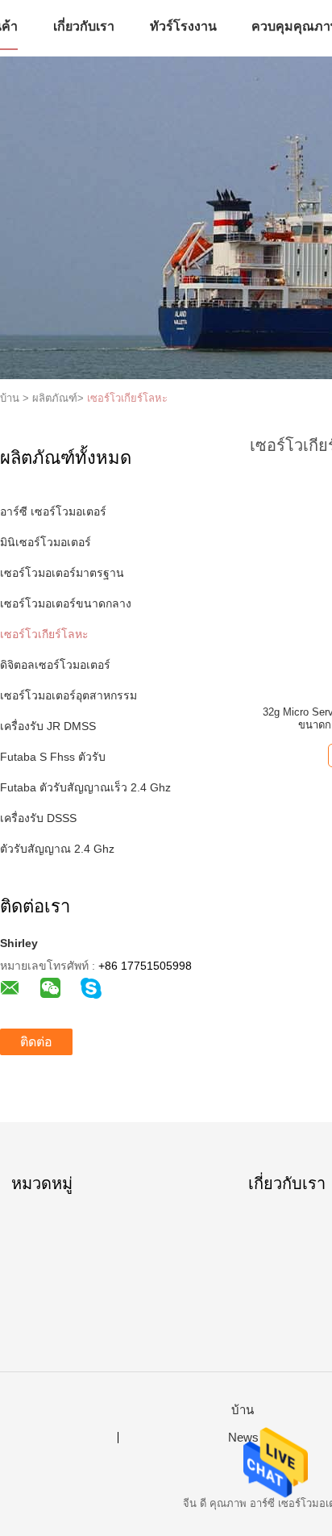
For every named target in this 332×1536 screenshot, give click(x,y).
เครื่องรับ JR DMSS (48, 726)
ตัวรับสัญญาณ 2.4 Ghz (57, 848)
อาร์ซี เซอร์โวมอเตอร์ (53, 511)
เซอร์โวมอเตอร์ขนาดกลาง (65, 603)
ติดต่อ (36, 1042)
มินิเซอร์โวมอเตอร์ (45, 542)
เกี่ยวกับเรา (83, 26)
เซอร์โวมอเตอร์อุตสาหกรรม (68, 695)
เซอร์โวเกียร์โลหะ (127, 398)
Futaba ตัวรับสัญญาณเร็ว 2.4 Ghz (85, 787)
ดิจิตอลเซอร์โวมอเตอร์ (55, 664)
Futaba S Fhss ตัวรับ (53, 756)
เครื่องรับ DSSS (38, 818)
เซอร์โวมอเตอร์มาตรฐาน (62, 572)
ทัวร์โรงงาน (183, 26)
